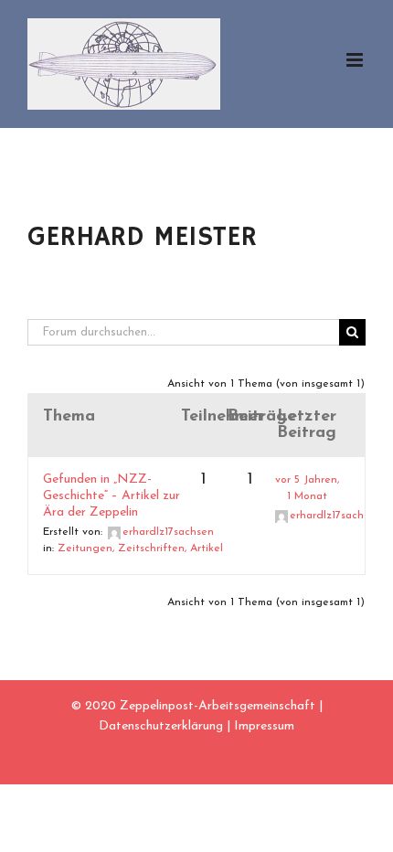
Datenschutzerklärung (161, 726)
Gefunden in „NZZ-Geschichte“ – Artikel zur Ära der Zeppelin (111, 496)
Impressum (264, 726)
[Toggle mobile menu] (356, 59)
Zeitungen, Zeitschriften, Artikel (140, 548)
